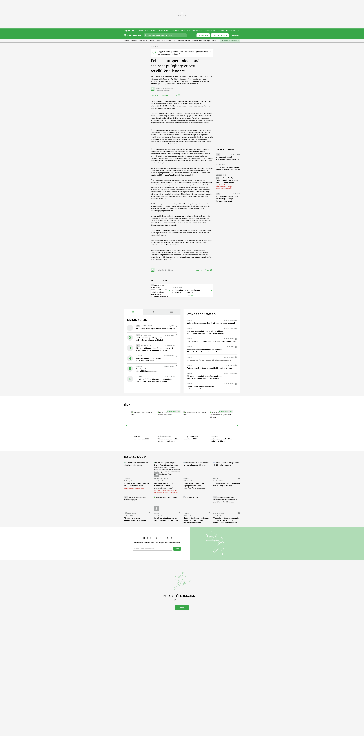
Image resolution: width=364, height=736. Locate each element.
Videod (187, 41)
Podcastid (180, 41)
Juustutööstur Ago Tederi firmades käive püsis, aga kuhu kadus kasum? (227, 180)
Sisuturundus (166, 41)
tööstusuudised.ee (150, 30)
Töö (174, 41)
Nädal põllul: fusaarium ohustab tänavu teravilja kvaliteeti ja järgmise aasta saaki (196, 520)
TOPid (158, 41)
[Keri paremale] (211, 290)
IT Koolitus (214, 436)
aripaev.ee (140, 30)
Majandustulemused (161, 478)
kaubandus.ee (175, 30)
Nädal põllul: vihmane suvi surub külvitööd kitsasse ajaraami (211, 323)
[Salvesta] (176, 326)
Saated (189, 373)
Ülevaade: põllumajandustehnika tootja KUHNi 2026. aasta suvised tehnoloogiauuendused (226, 520)
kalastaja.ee (221, 30)
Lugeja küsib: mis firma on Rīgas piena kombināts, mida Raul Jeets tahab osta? (194, 485)
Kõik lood (134, 41)
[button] (152, 549)
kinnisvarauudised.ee (210, 30)
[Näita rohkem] (238, 30)
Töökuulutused (146, 326)
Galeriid (151, 41)
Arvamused (143, 41)
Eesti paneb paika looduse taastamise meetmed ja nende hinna (211, 341)
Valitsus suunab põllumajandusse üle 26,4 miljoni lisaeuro (209, 368)
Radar (214, 41)
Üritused (195, 41)
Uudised (139, 356)
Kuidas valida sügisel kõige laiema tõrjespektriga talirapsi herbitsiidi (227, 198)
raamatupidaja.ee (185, 30)
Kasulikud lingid (204, 41)
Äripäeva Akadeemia (164, 436)
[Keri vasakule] (170, 290)
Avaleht (126, 41)
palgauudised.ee (231, 30)
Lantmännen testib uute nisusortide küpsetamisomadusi (209, 360)
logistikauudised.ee (163, 30)
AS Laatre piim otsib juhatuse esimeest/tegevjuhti (155, 329)
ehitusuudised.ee (197, 30)
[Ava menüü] (133, 30)
